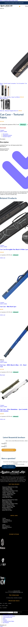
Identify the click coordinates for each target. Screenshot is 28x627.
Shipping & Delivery (7, 520)
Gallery (4, 518)
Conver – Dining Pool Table (8, 493)
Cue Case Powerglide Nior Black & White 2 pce (14, 249)
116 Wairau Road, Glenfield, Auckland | (12, 2)
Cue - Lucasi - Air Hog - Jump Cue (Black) (10, 97)
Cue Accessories (20, 83)
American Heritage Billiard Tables (10, 490)
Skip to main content (13, 0)
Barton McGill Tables (7, 497)
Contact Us (5, 522)
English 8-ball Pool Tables (8, 492)
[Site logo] (6, 7)
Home (1, 83)
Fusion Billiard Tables (7, 489)
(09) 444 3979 (21, 2)
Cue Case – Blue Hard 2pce (8, 306)
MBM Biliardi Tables (7, 488)
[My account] (21, 6)
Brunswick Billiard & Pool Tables (10, 487)
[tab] (5, 134)
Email (2, 446)
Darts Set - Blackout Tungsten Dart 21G (9, 110)
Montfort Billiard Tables (7, 494)
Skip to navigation (4, 0)
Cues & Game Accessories (10, 83)
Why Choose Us (6, 519)
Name (2, 443)
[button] (2, 257)
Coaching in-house (6, 496)
